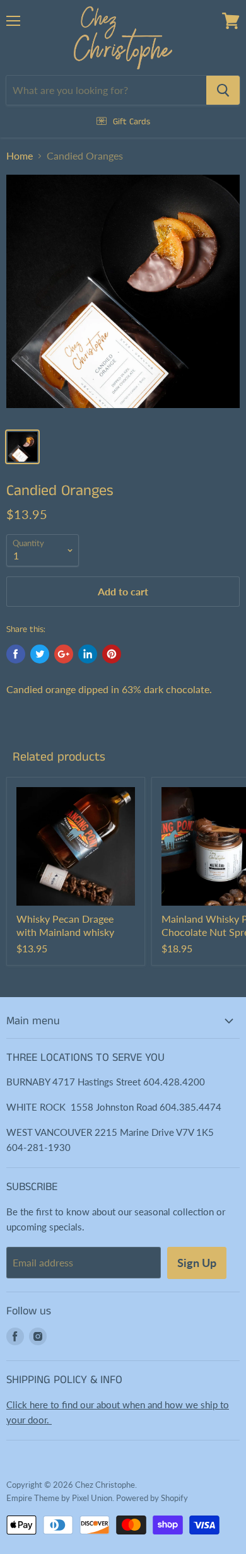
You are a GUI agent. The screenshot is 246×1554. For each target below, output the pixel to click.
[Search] (223, 90)
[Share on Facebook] (15, 654)
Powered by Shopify (152, 1498)
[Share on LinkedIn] (87, 654)
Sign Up (196, 1263)
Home (19, 155)
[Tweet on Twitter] (39, 654)
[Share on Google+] (63, 654)
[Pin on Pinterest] (111, 654)
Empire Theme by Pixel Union (59, 1498)
